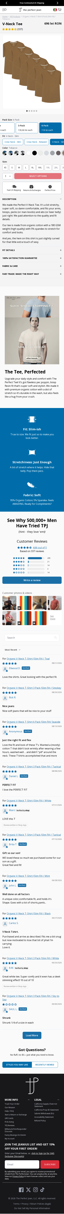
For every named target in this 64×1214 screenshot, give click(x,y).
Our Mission (10, 1107)
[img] (9, 663)
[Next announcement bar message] (57, 3)
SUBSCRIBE (50, 1164)
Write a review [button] (32, 580)
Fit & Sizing (9, 1122)
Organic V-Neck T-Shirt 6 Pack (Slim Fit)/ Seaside (33, 721)
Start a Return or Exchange (16, 1114)
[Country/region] (55, 9)
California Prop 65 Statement (46, 1110)
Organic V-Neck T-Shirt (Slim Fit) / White (29, 800)
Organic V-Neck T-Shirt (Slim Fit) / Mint (28, 876)
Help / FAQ (9, 1111)
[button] (4, 9)
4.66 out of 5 (40, 547)
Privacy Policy (18, 1176)
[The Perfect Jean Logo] (30, 10)
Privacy (24, 1203)
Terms (16, 1203)
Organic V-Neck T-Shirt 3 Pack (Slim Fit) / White (33, 958)
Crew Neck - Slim (13, 141)
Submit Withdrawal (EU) (44, 1113)
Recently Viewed (44, 1064)
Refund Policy (40, 1120)
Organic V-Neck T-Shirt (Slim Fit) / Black (29, 913)
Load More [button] (32, 1035)
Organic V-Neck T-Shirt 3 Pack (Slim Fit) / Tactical (34, 766)
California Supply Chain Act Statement (45, 1105)
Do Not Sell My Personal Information (32, 1208)
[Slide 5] (36, 111)
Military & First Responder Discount (15, 1130)
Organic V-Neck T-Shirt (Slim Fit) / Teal (28, 658)
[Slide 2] (29, 111)
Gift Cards (9, 1118)
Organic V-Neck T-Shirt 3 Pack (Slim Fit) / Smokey (34, 688)
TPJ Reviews (9, 1125)
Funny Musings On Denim (15, 1135)
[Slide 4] (34, 111)
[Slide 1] (27, 111)
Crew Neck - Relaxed (37, 141)
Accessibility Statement (44, 1117)
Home (5, 16)
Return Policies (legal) (40, 1203)
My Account (9, 1138)
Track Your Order (12, 1104)
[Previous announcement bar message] (6, 3)
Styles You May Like (17, 1064)
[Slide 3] (31, 111)
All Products (15, 16)
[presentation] (32, 72)
